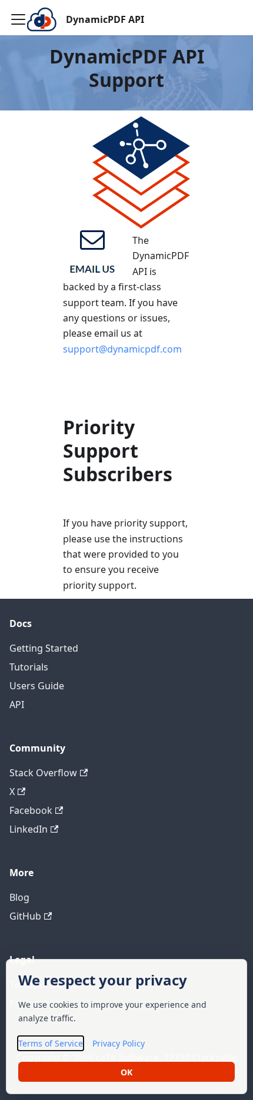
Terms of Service (50, 1043)
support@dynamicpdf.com (122, 349)
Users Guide (36, 685)
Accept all (126, 1071)
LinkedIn (28, 829)
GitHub (25, 916)
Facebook (30, 810)
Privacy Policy (118, 1043)
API (16, 704)
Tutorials (28, 666)
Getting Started (43, 648)
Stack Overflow (43, 772)
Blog (19, 897)
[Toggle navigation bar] (18, 19)
